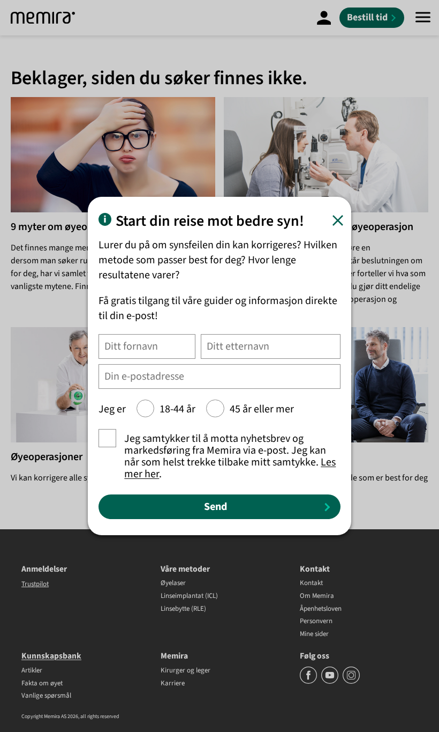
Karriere (173, 683)
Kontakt (311, 583)
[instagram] (351, 681)
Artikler (31, 671)
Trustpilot (35, 584)
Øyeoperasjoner (46, 456)
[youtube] (330, 681)
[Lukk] (337, 220)
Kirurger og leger (185, 671)
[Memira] (43, 18)
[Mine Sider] (324, 18)
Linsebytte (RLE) (183, 609)
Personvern (316, 621)
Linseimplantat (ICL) (189, 596)
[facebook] (309, 681)
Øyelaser (173, 583)
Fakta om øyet (42, 683)
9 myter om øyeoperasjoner (73, 226)
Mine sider (314, 634)
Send (215, 506)
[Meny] (423, 17)
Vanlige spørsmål (46, 696)
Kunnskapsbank (51, 656)
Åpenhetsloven (321, 609)
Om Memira (317, 596)
